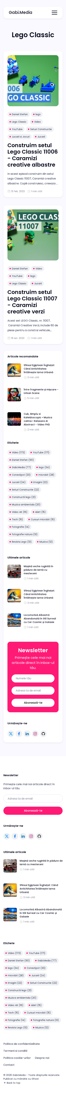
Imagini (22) (40, 482)
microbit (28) (46, 474)
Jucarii (41, 136)
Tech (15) (17, 519)
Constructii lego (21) (24, 497)
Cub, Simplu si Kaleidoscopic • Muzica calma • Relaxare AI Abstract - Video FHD (38, 419)
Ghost (35, 1078)
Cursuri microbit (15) (43, 519)
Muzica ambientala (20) (26, 504)
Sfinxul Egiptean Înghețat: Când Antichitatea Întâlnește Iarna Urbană (39, 368)
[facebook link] (19, 733)
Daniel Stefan (20, 114)
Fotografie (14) (20, 527)
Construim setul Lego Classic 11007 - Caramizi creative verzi (32, 301)
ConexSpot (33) (21, 474)
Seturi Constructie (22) (25, 489)
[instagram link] (35, 733)
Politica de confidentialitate (21, 1044)
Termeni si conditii (15, 1051)
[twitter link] (10, 733)
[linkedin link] (27, 733)
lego (38, 114)
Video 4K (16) (19, 512)
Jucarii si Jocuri (21, 136)
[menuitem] (21, 1044)
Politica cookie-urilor (17, 1058)
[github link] (43, 733)
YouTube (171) (41, 452)
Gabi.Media (20, 12)
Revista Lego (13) (22, 541)
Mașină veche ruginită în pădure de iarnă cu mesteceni (38, 570)
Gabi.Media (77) (21, 467)
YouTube (17, 129)
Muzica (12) (46, 541)
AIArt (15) (40, 512)
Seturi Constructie (41, 129)
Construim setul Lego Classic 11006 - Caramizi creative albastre (32, 154)
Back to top (13, 1083)
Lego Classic (19, 121)
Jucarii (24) (19, 482)
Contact (9, 1065)
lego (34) (44, 467)
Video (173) (18, 452)
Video (37, 121)
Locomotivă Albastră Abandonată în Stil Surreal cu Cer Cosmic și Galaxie (40, 618)
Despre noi (42, 1058)
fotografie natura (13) (25, 534)
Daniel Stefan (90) (23, 460)
